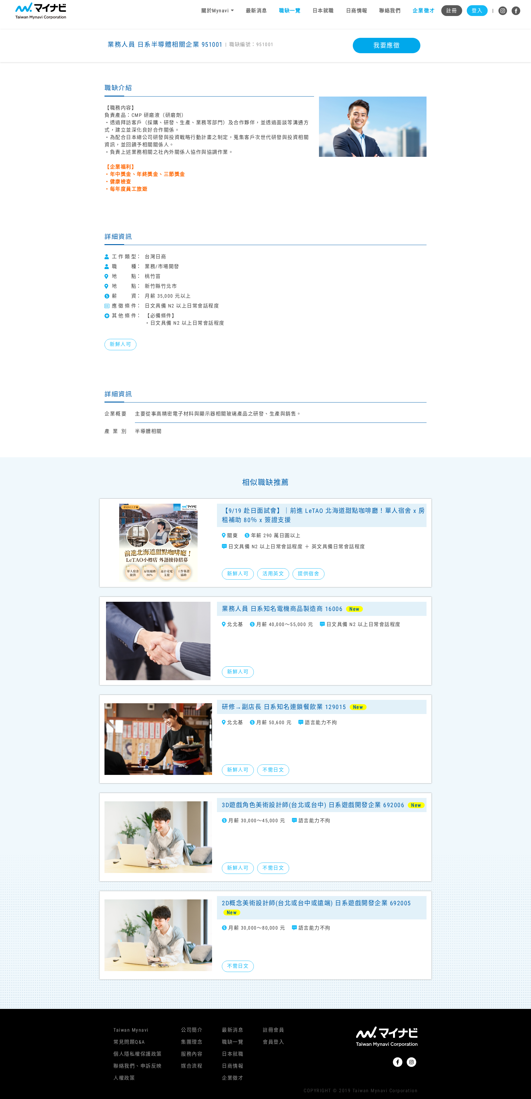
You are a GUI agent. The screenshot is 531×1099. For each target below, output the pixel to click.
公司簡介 (192, 1030)
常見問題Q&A (129, 1042)
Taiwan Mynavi (131, 1030)
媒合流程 (192, 1066)
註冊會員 (273, 1030)
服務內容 (192, 1054)
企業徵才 (232, 1078)
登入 (477, 11)
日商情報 (232, 1066)
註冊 (451, 11)
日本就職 (232, 1054)
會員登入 (273, 1042)
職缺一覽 (232, 1042)
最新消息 (232, 1030)
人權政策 (124, 1078)
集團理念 (192, 1042)
